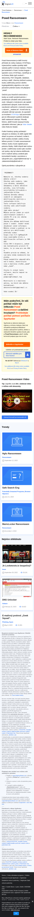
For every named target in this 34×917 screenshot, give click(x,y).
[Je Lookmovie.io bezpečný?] (17, 554)
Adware (5, 603)
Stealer (29, 124)
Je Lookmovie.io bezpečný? (16, 565)
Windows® (24, 360)
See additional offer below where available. (16, 43)
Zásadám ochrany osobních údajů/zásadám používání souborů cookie (16, 731)
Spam (11, 622)
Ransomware (18, 10)
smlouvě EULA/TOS (11, 841)
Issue (4, 569)
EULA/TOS (22, 729)
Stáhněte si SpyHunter (14, 344)
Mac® (17, 363)
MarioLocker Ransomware (15, 524)
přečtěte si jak (12, 735)
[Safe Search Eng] (17, 476)
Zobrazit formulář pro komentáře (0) (15, 417)
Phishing (5, 622)
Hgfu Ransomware (11, 453)
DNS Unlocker (9, 599)
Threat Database (7, 10)
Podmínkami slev (24, 863)
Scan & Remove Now (14, 50)
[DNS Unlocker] (17, 588)
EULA (5, 45)
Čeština (26, 3)
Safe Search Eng (10, 487)
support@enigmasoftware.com (10, 800)
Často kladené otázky (17, 695)
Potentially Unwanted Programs (13, 491)
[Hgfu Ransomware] (17, 441)
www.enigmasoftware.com (19, 775)
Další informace (15, 910)
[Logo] (7, 3)
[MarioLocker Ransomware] (17, 512)
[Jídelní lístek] (30, 4)
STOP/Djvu (15, 114)
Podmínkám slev (11, 733)
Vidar (24, 124)
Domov (4, 875)
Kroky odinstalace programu (16, 875)
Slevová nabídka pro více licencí (14, 355)
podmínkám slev (6, 845)
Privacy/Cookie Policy (16, 45)
